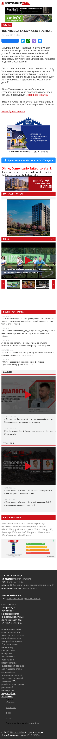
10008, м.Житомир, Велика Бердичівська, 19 (32, 584)
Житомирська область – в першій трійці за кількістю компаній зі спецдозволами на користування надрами (25, 344)
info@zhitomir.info (21, 578)
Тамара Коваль (29, 587)
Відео (6, 239)
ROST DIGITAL (33, 735)
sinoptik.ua (34, 723)
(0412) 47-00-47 (15, 598)
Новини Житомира (13, 311)
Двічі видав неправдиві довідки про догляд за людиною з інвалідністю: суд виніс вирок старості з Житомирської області (28, 333)
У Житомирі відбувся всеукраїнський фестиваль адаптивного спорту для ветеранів (22, 363)
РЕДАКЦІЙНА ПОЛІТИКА (8, 695)
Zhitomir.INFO (17, 732)
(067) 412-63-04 (32, 598)
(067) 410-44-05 (15, 581)
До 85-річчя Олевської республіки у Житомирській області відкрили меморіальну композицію (27, 353)
